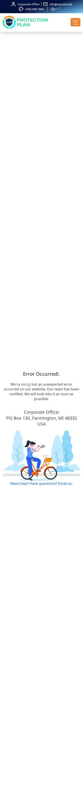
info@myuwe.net (60, 4)
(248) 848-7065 (34, 9)
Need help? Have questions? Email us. (41, 483)
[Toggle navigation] (75, 22)
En (53, 8)
